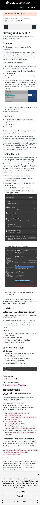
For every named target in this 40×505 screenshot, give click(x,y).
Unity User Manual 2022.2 (10, 18)
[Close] (38, 475)
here (24, 149)
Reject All (20, 496)
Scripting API (31, 7)
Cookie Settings (20, 491)
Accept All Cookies (20, 501)
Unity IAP (5, 21)
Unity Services (25, 18)
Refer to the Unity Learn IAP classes (14, 385)
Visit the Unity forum (9, 379)
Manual (21, 7)
